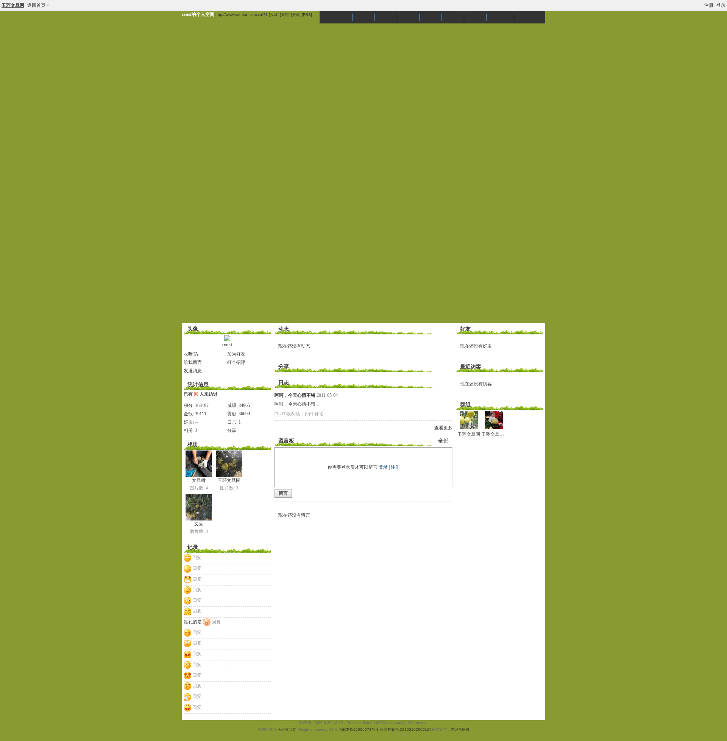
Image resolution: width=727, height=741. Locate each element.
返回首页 (36, 5)
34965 (244, 405)
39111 (200, 413)
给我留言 (193, 362)
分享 (475, 17)
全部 (443, 441)
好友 (465, 329)
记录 (386, 17)
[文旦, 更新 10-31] (199, 507)
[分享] (296, 14)
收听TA (191, 354)
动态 (363, 17)
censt (227, 344)
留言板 (500, 17)
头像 (192, 329)
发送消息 (193, 370)
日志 (408, 17)
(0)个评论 (314, 413)
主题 (453, 17)
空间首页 (335, 17)
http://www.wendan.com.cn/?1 (241, 14)
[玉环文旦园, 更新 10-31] (229, 464)
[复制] (285, 14)
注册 (708, 5)
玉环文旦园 (229, 480)
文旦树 (199, 480)
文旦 (198, 524)
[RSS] (307, 14)
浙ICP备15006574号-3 (359, 729)
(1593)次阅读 (287, 413)
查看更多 (443, 427)
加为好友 (236, 354)
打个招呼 (236, 362)
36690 (244, 413)
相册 (430, 17)
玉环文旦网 (13, 5)
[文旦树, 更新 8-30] (199, 464)
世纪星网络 (460, 729)
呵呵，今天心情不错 (295, 395)
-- (196, 422)
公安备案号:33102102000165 (406, 729)
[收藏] (274, 14)
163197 (202, 405)
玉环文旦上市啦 (497, 434)
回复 (196, 557)
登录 (720, 5)
